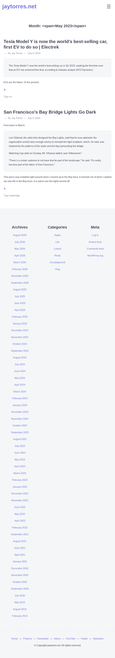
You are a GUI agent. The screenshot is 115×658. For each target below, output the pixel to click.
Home (14, 638)
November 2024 (19, 337)
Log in (95, 235)
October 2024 (20, 344)
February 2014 (20, 616)
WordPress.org (95, 255)
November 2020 (19, 575)
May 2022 (20, 514)
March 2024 (19, 391)
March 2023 (19, 473)
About (57, 638)
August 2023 (20, 439)
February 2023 (20, 480)
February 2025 (20, 316)
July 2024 (20, 364)
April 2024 (19, 384)
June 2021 (19, 548)
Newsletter (43, 638)
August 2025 (20, 289)
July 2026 (20, 242)
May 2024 (20, 378)
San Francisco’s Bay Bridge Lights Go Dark (50, 112)
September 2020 (20, 588)
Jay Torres (17, 53)
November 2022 (19, 500)
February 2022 (20, 527)
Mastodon (98, 638)
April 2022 (19, 520)
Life (57, 242)
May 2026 (20, 248)
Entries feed (95, 242)
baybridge (14, 195)
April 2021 (19, 555)
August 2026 (20, 235)
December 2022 (19, 493)
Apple (57, 235)
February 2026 (20, 269)
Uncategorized (57, 262)
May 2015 (20, 602)
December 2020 (19, 568)
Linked (57, 248)
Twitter (84, 638)
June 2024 (19, 371)
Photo (57, 255)
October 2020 (20, 582)
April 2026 (19, 255)
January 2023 (20, 487)
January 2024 (20, 405)
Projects (27, 638)
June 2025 (19, 303)
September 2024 (20, 351)
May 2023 (20, 459)
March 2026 (19, 262)
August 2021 (20, 541)
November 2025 (19, 276)
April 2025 (19, 310)
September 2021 (20, 534)
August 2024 (20, 357)
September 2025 (20, 283)
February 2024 (20, 398)
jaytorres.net (19, 6)
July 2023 (20, 446)
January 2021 (20, 561)
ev (10, 96)
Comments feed (95, 248)
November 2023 (19, 419)
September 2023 (20, 432)
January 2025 (20, 323)
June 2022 (19, 507)
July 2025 (20, 296)
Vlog (57, 269)
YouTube (70, 638)
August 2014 (20, 609)
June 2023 (19, 452)
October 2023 (20, 425)
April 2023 (19, 466)
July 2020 (20, 595)
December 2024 (19, 330)
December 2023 (19, 412)
